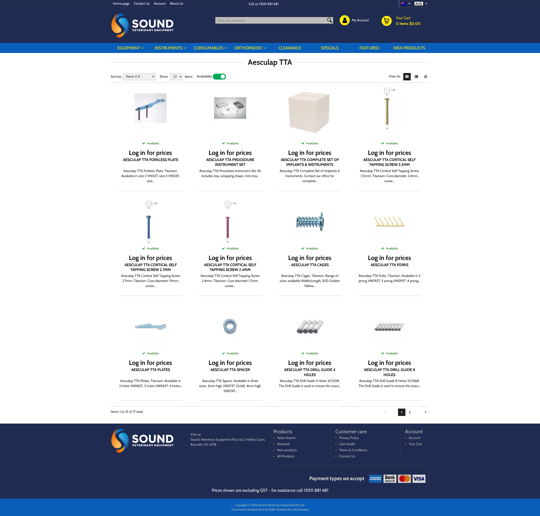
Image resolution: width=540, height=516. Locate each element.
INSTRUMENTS (168, 47)
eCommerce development (247, 509)
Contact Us (142, 3)
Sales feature (286, 438)
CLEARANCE (290, 47)
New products (409, 47)
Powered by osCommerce (293, 509)
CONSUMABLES (208, 47)
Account (160, 3)
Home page (121, 3)
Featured (369, 47)
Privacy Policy (349, 438)
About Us (176, 3)
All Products (285, 456)
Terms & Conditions (353, 450)
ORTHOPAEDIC (248, 47)
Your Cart (415, 444)
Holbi (272, 509)
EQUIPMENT (128, 47)
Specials (330, 47)
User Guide (347, 444)
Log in (137, 153)
